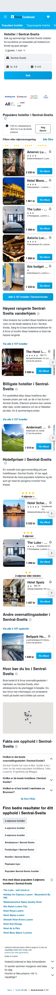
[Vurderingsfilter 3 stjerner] (16, 146)
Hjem (9, 990)
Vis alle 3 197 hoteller (15, 344)
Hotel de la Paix (11, 928)
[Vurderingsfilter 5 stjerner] (42, 146)
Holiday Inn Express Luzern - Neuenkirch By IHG (26, 896)
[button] (5, 16)
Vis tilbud (45, 171)
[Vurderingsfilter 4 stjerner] (28, 146)
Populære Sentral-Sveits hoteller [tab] (22, 871)
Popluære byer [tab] (12, 863)
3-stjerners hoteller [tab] (15, 820)
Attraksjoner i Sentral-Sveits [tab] (20, 842)
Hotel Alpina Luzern (13, 915)
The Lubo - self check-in (16, 890)
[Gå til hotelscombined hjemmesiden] (23, 16)
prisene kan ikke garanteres (16, 952)
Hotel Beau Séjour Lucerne (17, 932)
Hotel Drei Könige (12, 923)
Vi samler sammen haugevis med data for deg (26, 968)
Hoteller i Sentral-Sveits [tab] (17, 856)
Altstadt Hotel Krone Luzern (18, 919)
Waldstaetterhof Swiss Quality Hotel (22, 901)
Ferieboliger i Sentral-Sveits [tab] (19, 849)
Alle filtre (48, 139)
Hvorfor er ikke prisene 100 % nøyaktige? (21, 975)
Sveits (18, 990)
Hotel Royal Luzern (13, 910)
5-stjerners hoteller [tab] (15, 835)
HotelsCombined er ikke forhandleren (25, 961)
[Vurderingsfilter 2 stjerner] (7, 146)
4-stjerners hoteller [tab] (15, 828)
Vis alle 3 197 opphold (16, 628)
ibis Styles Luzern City (15, 906)
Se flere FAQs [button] (28, 798)
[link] (28, 297)
